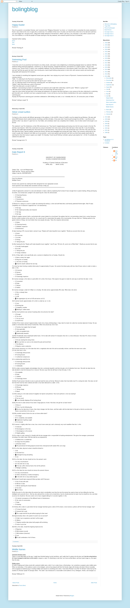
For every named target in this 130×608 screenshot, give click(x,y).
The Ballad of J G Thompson (109, 140)
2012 (106, 74)
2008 (106, 121)
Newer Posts (16, 582)
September (109, 84)
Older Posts (94, 582)
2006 (106, 123)
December (109, 78)
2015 (106, 67)
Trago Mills (107, 26)
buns (13, 44)
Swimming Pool (19, 59)
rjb (116, 160)
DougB (116, 157)
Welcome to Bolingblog (111, 24)
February (108, 112)
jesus (13, 40)
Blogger (72, 595)
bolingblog (25, 9)
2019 (106, 58)
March (108, 109)
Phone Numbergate (110, 28)
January (108, 114)
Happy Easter (18, 25)
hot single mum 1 (109, 32)
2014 (106, 69)
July (107, 89)
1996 (106, 132)
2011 (106, 76)
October (108, 82)
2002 (106, 128)
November (109, 80)
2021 (106, 54)
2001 (106, 130)
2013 (106, 71)
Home (55, 582)
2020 (106, 56)
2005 (106, 126)
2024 (106, 47)
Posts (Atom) (22, 585)
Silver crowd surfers (21, 112)
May (107, 93)
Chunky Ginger (116, 153)
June (107, 91)
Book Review (108, 30)
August (108, 87)
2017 (106, 62)
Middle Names (18, 549)
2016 (106, 65)
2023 (106, 49)
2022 (106, 51)
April (107, 96)
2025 (106, 45)
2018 (106, 60)
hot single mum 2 (109, 33)
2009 (106, 119)
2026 (106, 42)
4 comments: (16, 541)
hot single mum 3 (109, 35)
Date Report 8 (18, 152)
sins (13, 42)
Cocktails (107, 143)
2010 (106, 117)
